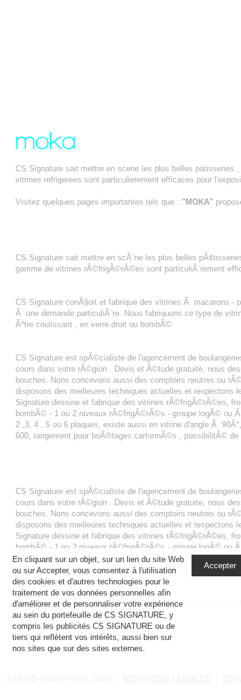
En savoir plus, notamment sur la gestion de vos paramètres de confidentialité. (97, 659)
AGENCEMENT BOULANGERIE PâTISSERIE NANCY (114, 480)
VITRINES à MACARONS (62, 291)
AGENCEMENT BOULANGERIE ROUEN (89, 346)
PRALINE (32, 246)
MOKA (107, 51)
